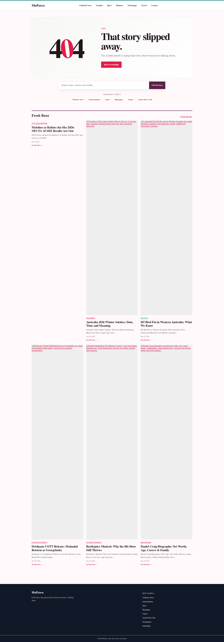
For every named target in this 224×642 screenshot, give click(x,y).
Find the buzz (157, 85)
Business (119, 5)
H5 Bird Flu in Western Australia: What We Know (166, 324)
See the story (37, 145)
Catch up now (186, 117)
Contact (154, 5)
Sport (109, 5)
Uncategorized (39, 123)
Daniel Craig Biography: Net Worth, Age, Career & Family (164, 548)
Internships (146, 626)
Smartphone (146, 622)
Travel (144, 5)
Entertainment (94, 100)
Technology (132, 5)
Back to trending (111, 64)
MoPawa (38, 5)
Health (144, 318)
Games (130, 100)
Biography (119, 100)
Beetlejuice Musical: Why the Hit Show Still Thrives (111, 548)
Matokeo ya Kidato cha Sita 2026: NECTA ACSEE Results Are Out (53, 129)
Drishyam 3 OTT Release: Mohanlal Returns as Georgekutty (55, 548)
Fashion (99, 5)
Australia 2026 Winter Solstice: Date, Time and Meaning (109, 324)
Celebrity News (85, 5)
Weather (90, 318)
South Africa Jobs (145, 100)
